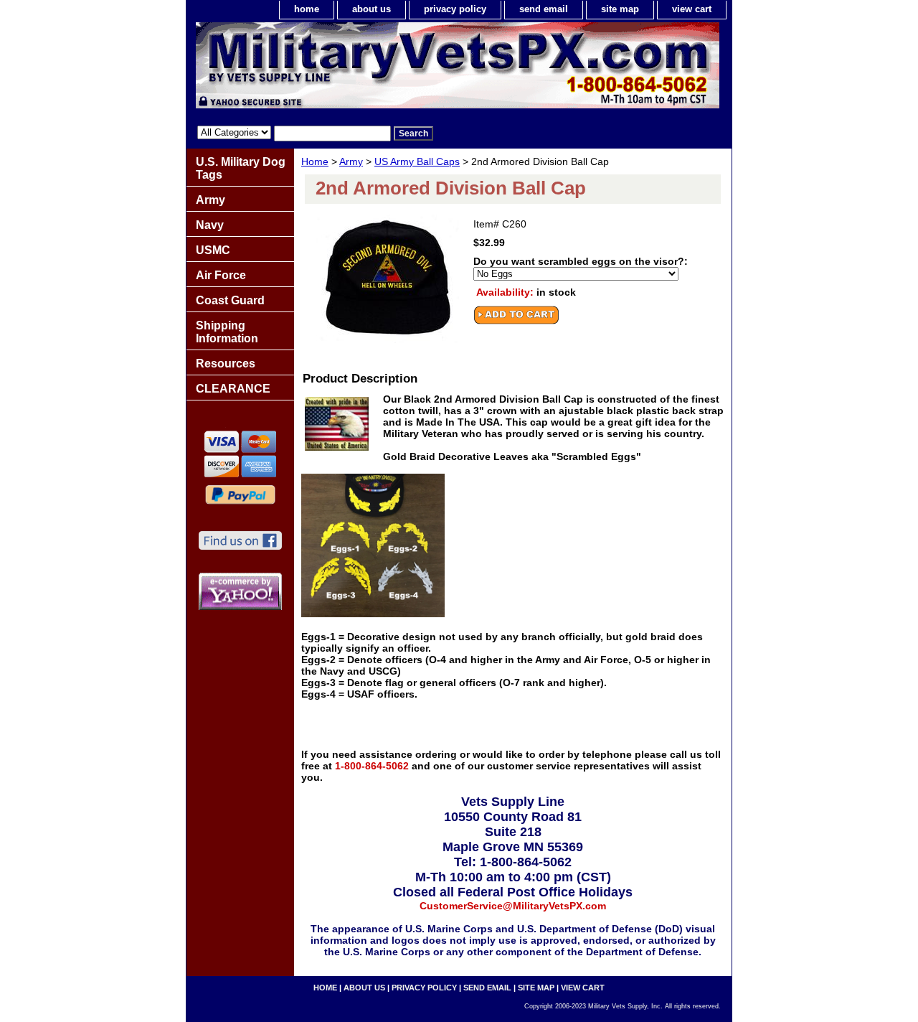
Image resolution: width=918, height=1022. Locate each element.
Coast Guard (230, 300)
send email (543, 9)
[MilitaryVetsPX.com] (365, 68)
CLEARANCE (233, 389)
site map (620, 9)
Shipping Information (227, 331)
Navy (210, 225)
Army (351, 161)
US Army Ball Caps (417, 161)
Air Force (221, 275)
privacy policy (455, 9)
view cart (691, 9)
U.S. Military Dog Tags (240, 168)
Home (314, 161)
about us (371, 9)
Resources (225, 363)
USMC (213, 250)
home (306, 9)
